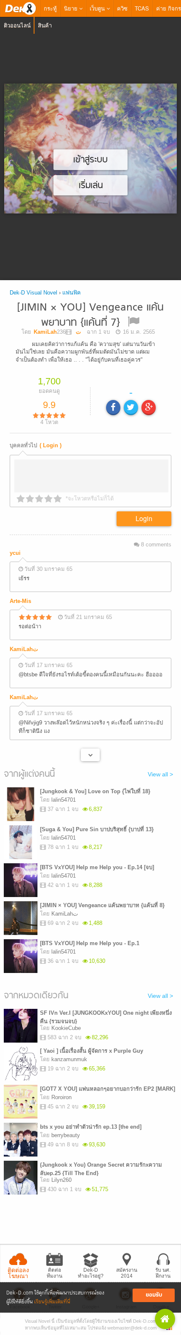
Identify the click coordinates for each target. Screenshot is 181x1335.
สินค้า (45, 25)
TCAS (142, 8)
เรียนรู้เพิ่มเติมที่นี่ (52, 1302)
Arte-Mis (20, 601)
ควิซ (122, 8)
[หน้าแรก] (20, 8)
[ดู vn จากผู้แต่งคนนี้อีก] (90, 755)
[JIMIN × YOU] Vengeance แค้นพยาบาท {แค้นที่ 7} (90, 315)
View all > (160, 774)
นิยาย (71, 8)
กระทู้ (50, 8)
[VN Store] (165, 1319)
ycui (15, 553)
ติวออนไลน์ (17, 25)
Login (144, 518)
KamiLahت (24, 649)
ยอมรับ (154, 1295)
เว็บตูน (98, 8)
